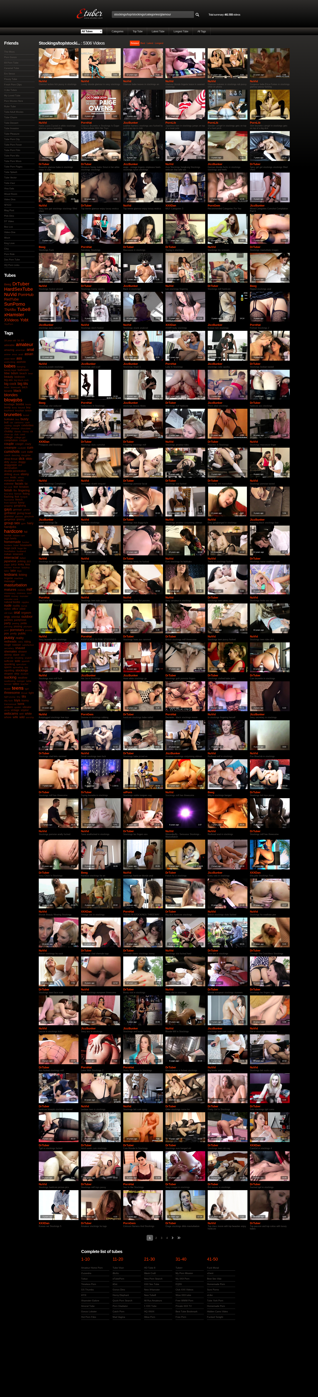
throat (24, 693)
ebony (25, 474)
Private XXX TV (184, 1306)
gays (8, 509)
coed (22, 434)
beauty (8, 376)
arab (20, 354)
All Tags (201, 31)
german (17, 509)
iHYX (83, 1295)
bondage (9, 404)
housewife (26, 545)
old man (8, 613)
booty (7, 407)
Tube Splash (10, 172)
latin (13, 570)
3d (18, 340)
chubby (8, 431)
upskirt (17, 707)
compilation (11, 440)
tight (31, 692)
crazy (28, 444)
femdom (24, 486)
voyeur (25, 710)
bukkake (9, 419)
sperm (7, 667)
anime (7, 354)
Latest (150, 43)
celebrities (27, 425)
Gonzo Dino (119, 1289)
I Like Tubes (10, 90)
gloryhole (29, 516)
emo (6, 477)
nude (7, 605)
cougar (23, 440)
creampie (10, 447)
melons (21, 590)
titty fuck (8, 700)
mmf (29, 593)
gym (23, 523)
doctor (13, 462)
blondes (11, 395)
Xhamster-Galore (90, 1300)
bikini (6, 387)
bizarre (8, 390)
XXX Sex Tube (151, 1284)
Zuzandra (86, 1273)
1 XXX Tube (150, 1306)
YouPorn (8, 324)
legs (19, 570)
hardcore (13, 531)
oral (17, 612)
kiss (27, 564)
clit (31, 431)
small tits (8, 657)
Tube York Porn (215, 1300)
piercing (8, 626)
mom (7, 596)
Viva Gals (9, 188)
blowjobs (13, 399)
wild (22, 717)
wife (15, 717)
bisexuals (16, 387)
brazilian (19, 410)
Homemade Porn (216, 1284)
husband (21, 551)
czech (7, 455)
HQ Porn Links (11, 265)
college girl (19, 437)
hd (25, 532)
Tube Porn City (12, 139)
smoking (19, 657)
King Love (9, 243)
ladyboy (26, 567)
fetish (8, 490)
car (11, 422)
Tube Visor (118, 1267)
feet (16, 486)
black (17, 390)
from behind (10, 502)
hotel (16, 545)
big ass (8, 380)
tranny (25, 700)
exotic (20, 480)
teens (18, 688)
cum (30, 447)
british (28, 410)
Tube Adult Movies (13, 112)
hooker (25, 542)
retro (20, 641)
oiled (22, 608)
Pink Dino (9, 215)
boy (28, 407)
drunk (16, 474)
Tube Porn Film (12, 150)
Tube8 (23, 309)
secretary (9, 648)
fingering (24, 490)
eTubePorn (118, 1278)
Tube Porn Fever (13, 144)
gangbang (20, 505)
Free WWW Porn (184, 1300)
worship (30, 717)
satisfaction (28, 645)
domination (10, 468)
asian (29, 354)
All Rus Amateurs (153, 1300)
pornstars (17, 630)
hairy (30, 523)
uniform (8, 707)
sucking (10, 677)
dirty (6, 462)
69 (22, 340)
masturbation (15, 585)
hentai (7, 535)
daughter (26, 455)
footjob (23, 496)
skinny (8, 654)
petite (24, 623)
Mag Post (9, 210)
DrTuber (20, 283)
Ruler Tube (10, 106)
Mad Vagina (119, 1317)
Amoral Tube (88, 1306)
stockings (22, 670)
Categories (117, 31)
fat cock (8, 487)
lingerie (8, 578)
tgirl (27, 688)
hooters (8, 545)
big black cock (21, 380)
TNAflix (10, 310)
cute (30, 451)
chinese (15, 428)
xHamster (14, 314)
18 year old (10, 340)
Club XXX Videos (184, 1289)
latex (6, 570)
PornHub (25, 294)
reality (20, 638)
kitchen (8, 567)
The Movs (9, 51)
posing (28, 630)
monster (24, 596)
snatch (28, 657)
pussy (9, 637)
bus (17, 419)
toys (17, 700)
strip (16, 673)
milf (29, 589)
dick (22, 458)
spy (26, 667)
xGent (210, 1273)
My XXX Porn (182, 1278)
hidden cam (19, 535)
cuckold (22, 447)
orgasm (26, 612)
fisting (26, 493)
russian (16, 644)
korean (16, 567)
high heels (10, 538)
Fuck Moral (213, 1267)
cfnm (7, 428)
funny (21, 502)
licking (23, 574)
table (28, 681)
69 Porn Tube (11, 62)
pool (6, 630)
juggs (7, 564)
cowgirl (19, 444)
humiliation (9, 551)
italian (23, 558)
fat (26, 483)
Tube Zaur (9, 183)
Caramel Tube (11, 68)
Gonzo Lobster (89, 1311)
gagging (8, 505)
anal (30, 349)
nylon (7, 608)
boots (28, 404)
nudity (16, 605)
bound (21, 407)
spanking (9, 664)
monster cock (11, 599)
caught (16, 425)
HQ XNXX (149, 1311)
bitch (24, 387)
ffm (15, 490)
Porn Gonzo (10, 57)
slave (16, 654)
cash (27, 422)
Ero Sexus (9, 73)
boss (14, 407)
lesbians (10, 574)
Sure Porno (213, 1289)
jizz (29, 561)
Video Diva (9, 199)
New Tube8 (150, 1295)
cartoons (19, 422)
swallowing (9, 681)
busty (24, 419)
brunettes (13, 414)
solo (17, 661)
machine (18, 578)
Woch (7, 237)
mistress (21, 593)
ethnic (21, 477)
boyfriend (9, 410)
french (19, 499)
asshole (21, 361)
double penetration (15, 471)
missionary (9, 593)
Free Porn (181, 1317)
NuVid (10, 294)
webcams (11, 713)
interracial (11, 557)
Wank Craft (150, 1273)
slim (23, 655)
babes (10, 365)
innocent (18, 554)
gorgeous (9, 519)
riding (27, 641)
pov (6, 633)
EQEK (179, 1284)
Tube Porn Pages (13, 166)
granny (21, 519)
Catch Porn (118, 1311)
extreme (9, 483)
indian (7, 554)
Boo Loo (8, 226)
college (8, 437)
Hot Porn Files (88, 1317)
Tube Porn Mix (11, 155)
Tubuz (84, 1278)
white (28, 713)
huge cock (10, 548)
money (14, 596)
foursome (9, 499)
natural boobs (12, 602)
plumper (28, 626)
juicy (14, 564)
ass (19, 358)
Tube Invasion (11, 128)
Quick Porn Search (122, 1300)
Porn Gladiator (120, 1306)
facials (19, 483)
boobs (20, 404)
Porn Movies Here (13, 101)
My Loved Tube (12, 95)
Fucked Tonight (215, 1317)
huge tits (22, 548)
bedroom (19, 376)
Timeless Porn (88, 1284)
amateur (24, 344)
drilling (8, 474)
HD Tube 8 (149, 1267)
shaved (20, 648)
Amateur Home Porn (92, 1267)
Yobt (24, 319)
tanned (7, 684)
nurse (24, 605)
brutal (26, 415)
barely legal (10, 370)
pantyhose (20, 620)
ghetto (26, 509)
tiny (18, 696)
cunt (23, 451)
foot (17, 496)
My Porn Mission (184, 1273)
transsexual (10, 704)
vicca (6, 710)
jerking (22, 561)
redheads (10, 641)
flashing (8, 496)
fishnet (17, 493)
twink (21, 704)
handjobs (10, 527)
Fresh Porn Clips (13, 84)
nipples (25, 602)
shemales (10, 651)
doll (20, 465)
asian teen (9, 358)
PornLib (170, 122)
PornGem (214, 205)
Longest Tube (181, 31)
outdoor (27, 616)
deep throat (10, 458)
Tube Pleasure (11, 133)
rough (7, 644)
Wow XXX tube (183, 1295)
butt (6, 422)
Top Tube (137, 31)
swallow (22, 677)
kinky (21, 564)
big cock (10, 384)
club (16, 434)
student (24, 673)
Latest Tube (158, 31)
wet (21, 713)
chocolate (26, 428)
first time (8, 493)
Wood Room (10, 194)
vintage (15, 710)
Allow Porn (149, 1317)
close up (8, 434)
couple (9, 444)
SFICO (7, 205)
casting (8, 425)
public (22, 633)
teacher (24, 684)
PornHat (86, 122)
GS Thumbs (87, 1289)
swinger (21, 681)
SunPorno (14, 304)
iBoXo (116, 1273)
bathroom (23, 370)
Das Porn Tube (12, 259)
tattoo (16, 684)
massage (9, 581)
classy (25, 431)
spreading (18, 667)
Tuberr (179, 1267)
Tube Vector (10, 177)
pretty (13, 633)
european (9, 480)
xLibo (210, 1295)
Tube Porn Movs (12, 161)
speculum (21, 664)
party (7, 623)
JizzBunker (130, 122)
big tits (23, 384)
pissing (18, 626)
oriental (15, 616)
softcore (8, 661)
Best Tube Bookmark (186, 1311)
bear (30, 373)
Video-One (9, 232)
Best (142, 43)
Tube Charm (10, 117)
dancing (16, 455)
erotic (13, 477)
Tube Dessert (11, 122)
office (15, 608)
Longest (159, 43)
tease (7, 688)
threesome (12, 692)
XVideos (11, 320)
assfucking (9, 362)
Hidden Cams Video (217, 1311)
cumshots (12, 451)
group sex (12, 523)
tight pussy (9, 696)
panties (8, 620)
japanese (10, 561)
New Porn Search (153, 1278)
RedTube (11, 299)
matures (10, 589)
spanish (26, 661)
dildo (29, 458)
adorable (9, 345)
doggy (22, 462)
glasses (19, 516)
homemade (12, 542)
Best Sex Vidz (214, 1278)
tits (24, 696)
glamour (9, 516)
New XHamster (152, 1289)
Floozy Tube (10, 79)
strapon (8, 673)
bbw (7, 373)
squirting (9, 670)
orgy (7, 616)
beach (23, 373)
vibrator (27, 707)
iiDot (115, 1284)
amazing (9, 350)
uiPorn (127, 792)
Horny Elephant (121, 1295)
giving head (24, 513)
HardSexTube (18, 289)
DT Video (9, 221)
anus (14, 354)
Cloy (6, 248)
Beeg (7, 284)
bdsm (14, 373)
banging (21, 366)
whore (7, 717)
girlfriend (10, 513)
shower (22, 651)
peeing (15, 623)
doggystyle (10, 465)
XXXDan (170, 205)
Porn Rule (9, 254)
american (20, 350)
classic (17, 431)
